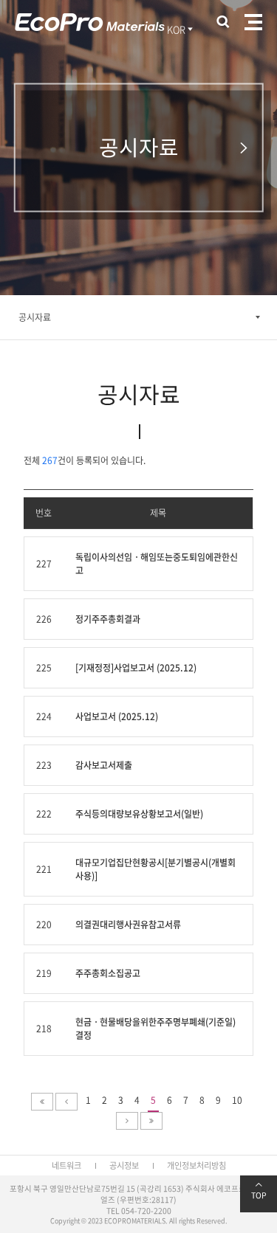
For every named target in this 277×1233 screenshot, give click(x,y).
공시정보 (124, 1165)
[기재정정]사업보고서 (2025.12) (135, 667)
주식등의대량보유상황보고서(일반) (139, 814)
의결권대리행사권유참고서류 (128, 924)
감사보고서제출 (103, 765)
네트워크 (66, 1165)
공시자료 (34, 317)
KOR (176, 29)
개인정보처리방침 (196, 1165)
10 (237, 1100)
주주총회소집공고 (107, 973)
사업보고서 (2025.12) (116, 716)
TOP (259, 1195)
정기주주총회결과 (107, 619)
